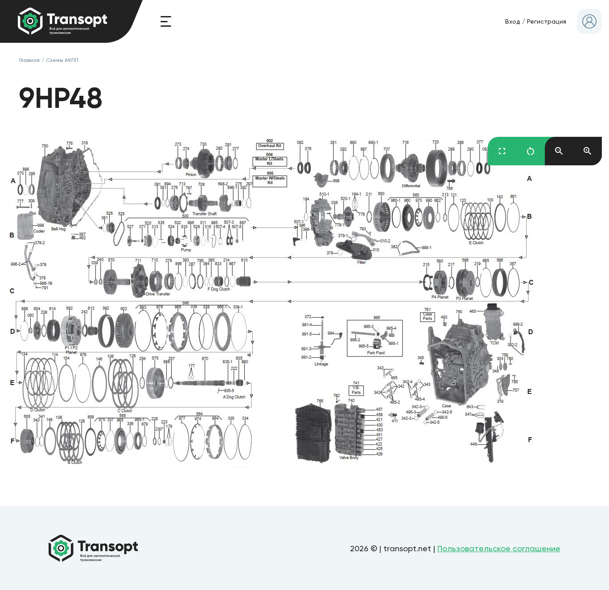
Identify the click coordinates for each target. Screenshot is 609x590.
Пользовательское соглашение (498, 548)
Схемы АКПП (62, 60)
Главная (29, 60)
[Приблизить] (587, 151)
